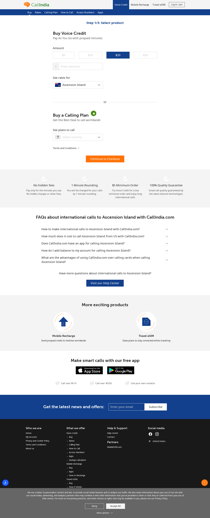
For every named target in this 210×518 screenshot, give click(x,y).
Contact (111, 437)
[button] (121, 4)
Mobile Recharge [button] (140, 4)
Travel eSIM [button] (158, 4)
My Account (31, 437)
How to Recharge (77, 475)
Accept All (115, 506)
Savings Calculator (77, 460)
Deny (94, 506)
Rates (38, 12)
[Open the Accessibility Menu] (5, 482)
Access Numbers (85, 12)
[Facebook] (151, 434)
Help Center (112, 433)
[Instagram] (157, 434)
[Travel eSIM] (146, 322)
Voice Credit (72, 433)
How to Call (67, 12)
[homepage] (37, 4)
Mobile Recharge (63, 336)
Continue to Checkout (105, 159)
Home (28, 433)
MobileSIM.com (114, 447)
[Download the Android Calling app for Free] (120, 370)
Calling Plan (50, 12)
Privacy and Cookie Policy (37, 440)
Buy (71, 437)
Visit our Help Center (105, 283)
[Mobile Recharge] (63, 322)
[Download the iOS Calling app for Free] (89, 370)
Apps (100, 12)
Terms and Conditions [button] (65, 148)
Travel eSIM (146, 336)
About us (30, 448)
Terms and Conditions (36, 444)
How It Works (75, 487)
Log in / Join (176, 4)
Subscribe (155, 407)
